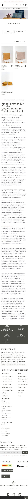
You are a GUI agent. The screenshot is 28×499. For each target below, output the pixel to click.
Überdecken (20, 31)
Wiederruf (6, 476)
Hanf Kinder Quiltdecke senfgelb (6, 92)
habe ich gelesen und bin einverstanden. (14, 455)
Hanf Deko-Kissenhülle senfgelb (4, 66)
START (2, 8)
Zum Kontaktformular (7, 470)
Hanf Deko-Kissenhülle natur (19, 66)
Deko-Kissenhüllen (8, 32)
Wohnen (8, 8)
